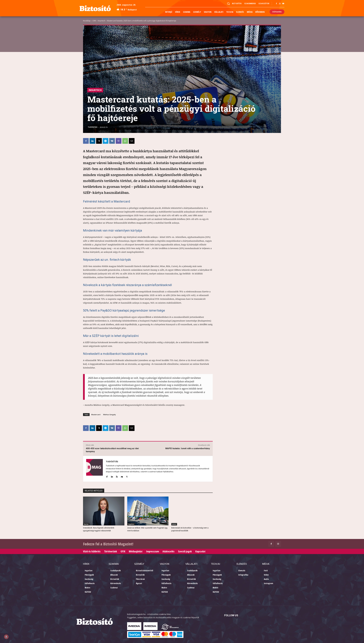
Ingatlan (131, 524)
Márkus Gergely (109, 414)
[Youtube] (283, 3)
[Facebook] (276, 3)
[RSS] (117, 476)
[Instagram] (280, 3)
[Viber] (118, 141)
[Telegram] (105, 141)
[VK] (112, 141)
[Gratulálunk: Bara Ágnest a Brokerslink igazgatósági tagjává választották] (103, 511)
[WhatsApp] (125, 141)
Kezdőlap (87, 20)
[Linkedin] (92, 141)
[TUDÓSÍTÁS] (94, 469)
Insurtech (101, 20)
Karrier (86, 524)
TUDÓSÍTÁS (92, 127)
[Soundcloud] (122, 476)
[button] (228, 3)
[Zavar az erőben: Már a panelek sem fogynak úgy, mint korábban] (148, 511)
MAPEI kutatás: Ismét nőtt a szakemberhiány (187, 448)
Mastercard (95, 414)
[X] (99, 141)
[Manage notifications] (6, 636)
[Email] (132, 141)
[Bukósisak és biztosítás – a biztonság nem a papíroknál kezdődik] (192, 511)
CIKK (94, 20)
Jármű (174, 524)
